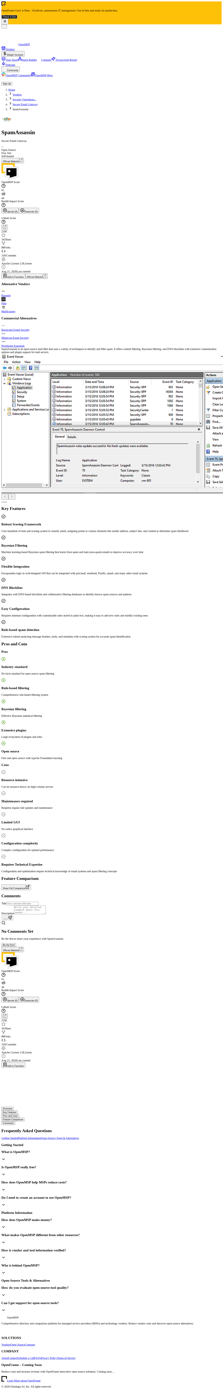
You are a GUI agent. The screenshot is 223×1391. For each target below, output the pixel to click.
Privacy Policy (49, 1358)
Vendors (5, 1344)
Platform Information (29, 1138)
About (4, 1358)
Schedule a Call (25, 1358)
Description (7, 913)
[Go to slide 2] (5, 502)
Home (11, 89)
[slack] (10, 1331)
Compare (30, 1344)
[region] (111, 427)
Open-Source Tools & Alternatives (60, 1138)
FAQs (37, 1358)
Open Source (17, 1344)
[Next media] (11, 497)
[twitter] (14, 1331)
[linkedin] (6, 1331)
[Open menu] (4, 26)
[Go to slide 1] (2, 502)
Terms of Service (66, 1358)
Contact (12, 1358)
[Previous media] (4, 497)
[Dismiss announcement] (4, 21)
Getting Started (9, 1138)
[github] (2, 1331)
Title (3, 903)
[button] (111, 1156)
